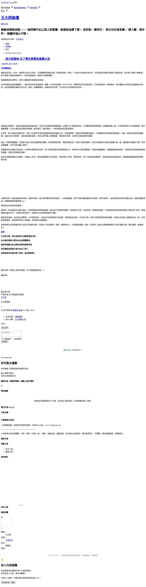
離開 (13, 582)
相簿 (7, 44)
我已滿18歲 (5, 582)
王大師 (3, 297)
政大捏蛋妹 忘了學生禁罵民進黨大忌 (27, 58)
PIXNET (56, 555)
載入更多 (5, 328)
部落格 (8, 46)
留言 (20, 310)
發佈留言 (5, 342)
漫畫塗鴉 (18, 317)
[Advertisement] (20, 106)
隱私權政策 (86, 555)
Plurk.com (21, 505)
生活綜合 (19, 39)
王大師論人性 (20, 319)
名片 (7, 49)
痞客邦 (15, 310)
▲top (3, 323)
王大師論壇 (10, 18)
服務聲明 (95, 555)
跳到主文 (4, 24)
